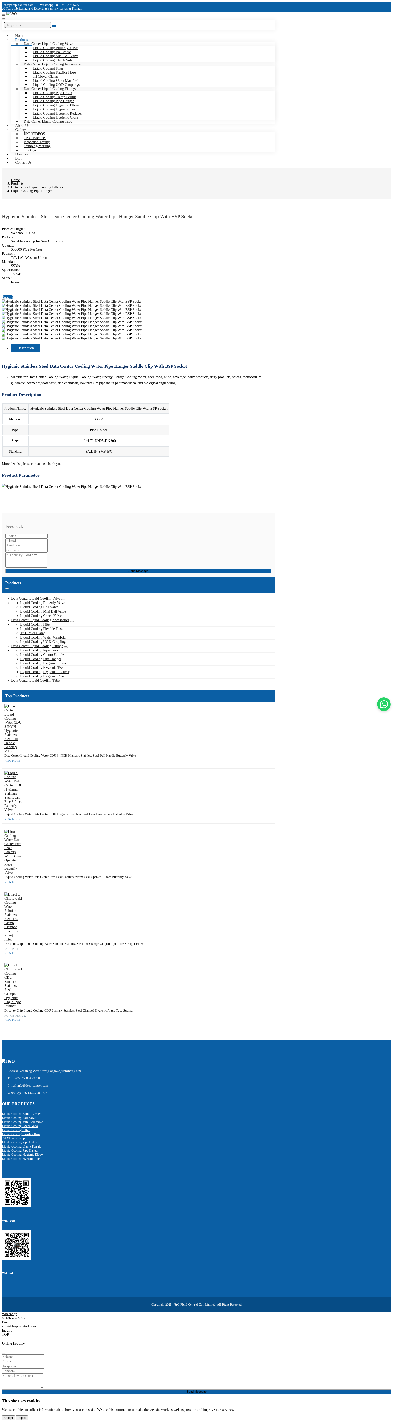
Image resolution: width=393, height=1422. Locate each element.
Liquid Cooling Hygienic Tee (54, 109)
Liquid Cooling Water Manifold (55, 80)
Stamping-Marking (37, 146)
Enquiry (7, 297)
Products (21, 40)
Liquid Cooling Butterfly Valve (55, 48)
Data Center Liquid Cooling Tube (48, 121)
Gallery (20, 130)
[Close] (3, 1353)
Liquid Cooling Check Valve (53, 60)
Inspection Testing (37, 142)
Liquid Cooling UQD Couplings (56, 85)
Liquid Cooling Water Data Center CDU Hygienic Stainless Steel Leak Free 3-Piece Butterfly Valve (68, 814)
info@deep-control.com (18, 5)
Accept (8, 1418)
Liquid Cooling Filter (48, 68)
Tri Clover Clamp (45, 76)
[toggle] (3, 15)
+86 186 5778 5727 (67, 5)
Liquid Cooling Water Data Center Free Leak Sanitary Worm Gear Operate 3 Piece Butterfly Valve (68, 877)
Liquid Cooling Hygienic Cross (55, 117)
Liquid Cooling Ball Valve (52, 52)
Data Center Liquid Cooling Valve (48, 44)
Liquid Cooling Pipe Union (52, 93)
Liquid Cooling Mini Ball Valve (55, 56)
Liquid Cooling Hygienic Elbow (56, 105)
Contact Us (23, 162)
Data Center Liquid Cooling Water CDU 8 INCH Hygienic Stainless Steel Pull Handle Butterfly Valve (70, 755)
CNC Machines (35, 138)
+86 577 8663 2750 (27, 1078)
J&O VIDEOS (34, 134)
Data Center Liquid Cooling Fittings (50, 89)
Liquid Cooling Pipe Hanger (53, 101)
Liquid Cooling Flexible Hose (54, 72)
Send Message (138, 571)
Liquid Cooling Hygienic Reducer (57, 113)
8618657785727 (13, 1318)
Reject (22, 1418)
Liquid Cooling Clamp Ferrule (54, 97)
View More (12, 760)
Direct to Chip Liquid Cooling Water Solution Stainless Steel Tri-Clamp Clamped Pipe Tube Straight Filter (73, 944)
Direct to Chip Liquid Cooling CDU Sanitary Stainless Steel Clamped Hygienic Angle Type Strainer (69, 1010)
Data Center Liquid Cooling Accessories (53, 64)
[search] (3, 19)
